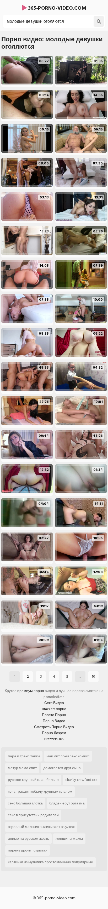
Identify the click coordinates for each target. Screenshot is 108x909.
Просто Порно (54, 715)
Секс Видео (54, 703)
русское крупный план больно (33, 780)
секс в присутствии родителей (33, 815)
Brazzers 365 (54, 739)
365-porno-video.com (56, 8)
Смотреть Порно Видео (54, 727)
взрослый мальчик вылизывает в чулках (41, 827)
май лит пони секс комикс (68, 756)
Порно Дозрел (54, 733)
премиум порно (30, 691)
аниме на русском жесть (28, 839)
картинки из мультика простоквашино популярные (50, 862)
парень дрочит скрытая (27, 850)
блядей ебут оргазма (67, 803)
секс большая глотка (25, 803)
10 (93, 676)
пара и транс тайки (24, 756)
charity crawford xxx (81, 780)
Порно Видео (54, 721)
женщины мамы (69, 839)
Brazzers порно (54, 709)
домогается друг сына (62, 768)
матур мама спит (22, 768)
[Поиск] (99, 21)
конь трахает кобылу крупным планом (40, 791)
